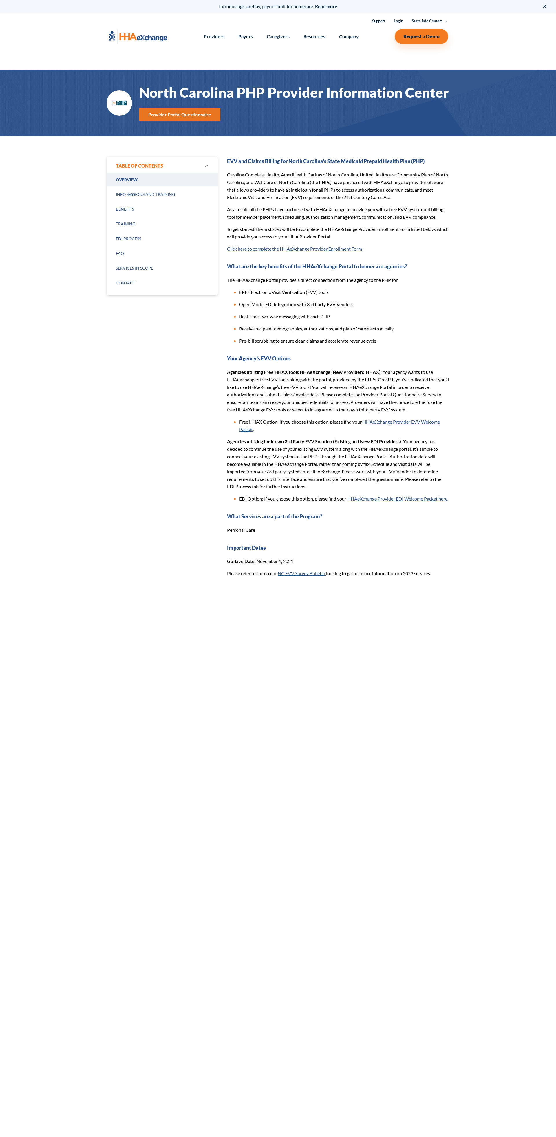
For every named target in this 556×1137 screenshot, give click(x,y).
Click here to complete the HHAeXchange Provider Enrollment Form (294, 248)
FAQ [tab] (120, 253)
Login (398, 21)
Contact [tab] (125, 282)
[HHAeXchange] (138, 36)
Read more (326, 6)
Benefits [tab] (125, 209)
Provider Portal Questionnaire (179, 114)
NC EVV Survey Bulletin (302, 573)
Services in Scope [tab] (134, 268)
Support (378, 21)
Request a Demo (421, 36)
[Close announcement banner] (545, 6)
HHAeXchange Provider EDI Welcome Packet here (397, 498)
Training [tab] (125, 223)
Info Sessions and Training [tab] (145, 194)
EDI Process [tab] (128, 238)
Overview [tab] (127, 179)
